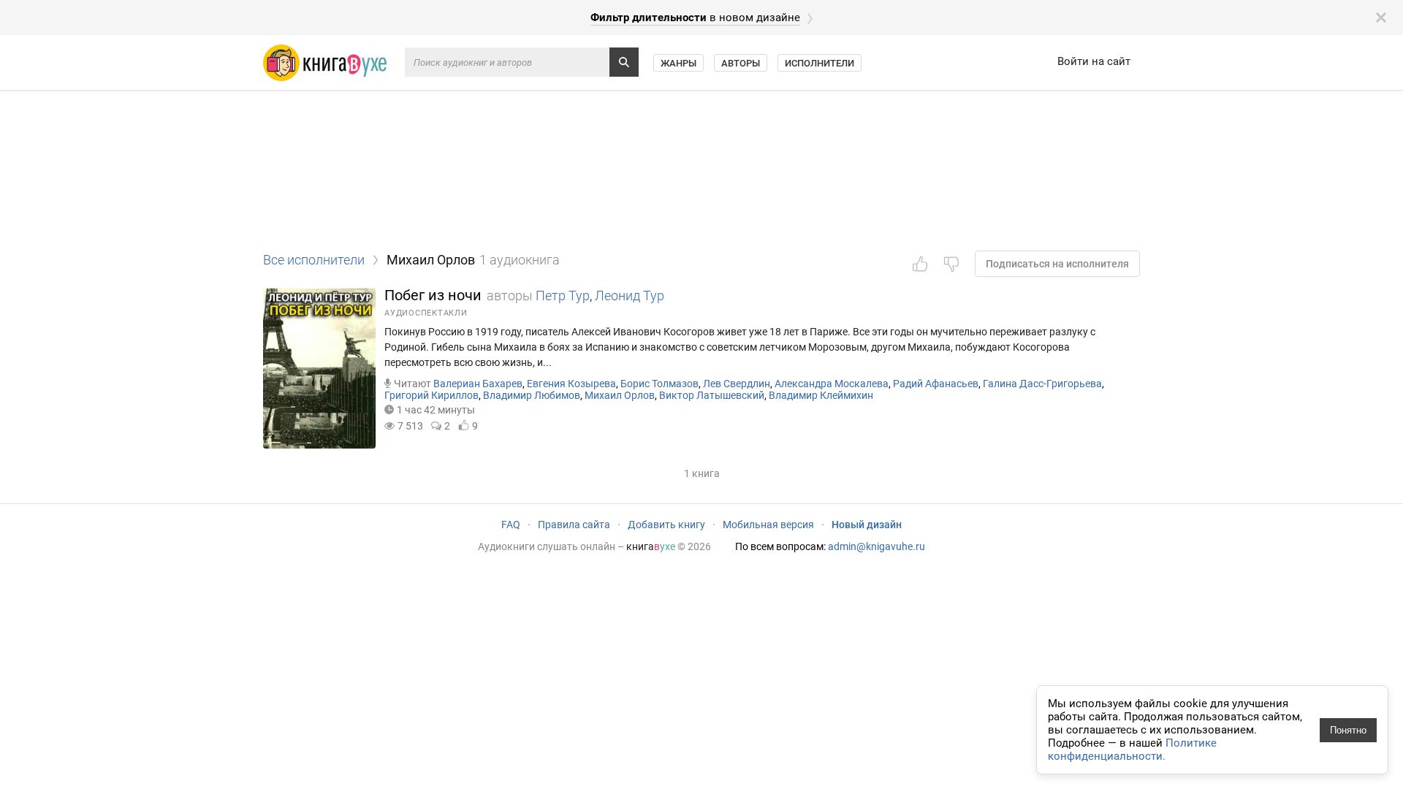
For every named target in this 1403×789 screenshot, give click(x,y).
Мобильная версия (768, 524)
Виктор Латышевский (711, 395)
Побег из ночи (433, 295)
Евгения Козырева (571, 383)
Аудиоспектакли (426, 313)
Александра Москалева (832, 383)
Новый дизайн (867, 524)
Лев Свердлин (736, 383)
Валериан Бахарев (477, 383)
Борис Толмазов (659, 383)
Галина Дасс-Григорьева (1042, 383)
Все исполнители (314, 259)
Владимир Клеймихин (821, 395)
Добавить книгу (666, 524)
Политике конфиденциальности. (1132, 749)
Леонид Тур (629, 295)
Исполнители (819, 63)
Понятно (1348, 730)
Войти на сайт (1093, 61)
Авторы (740, 63)
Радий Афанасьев (935, 383)
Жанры (678, 63)
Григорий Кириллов (431, 395)
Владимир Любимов (531, 395)
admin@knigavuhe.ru (876, 546)
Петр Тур (563, 295)
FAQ (510, 524)
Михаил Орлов (620, 395)
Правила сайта (574, 524)
